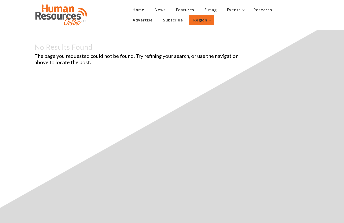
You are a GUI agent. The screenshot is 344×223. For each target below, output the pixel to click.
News (160, 9)
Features (185, 9)
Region (200, 20)
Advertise (143, 20)
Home (138, 9)
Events (234, 9)
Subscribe (173, 20)
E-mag (211, 9)
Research (262, 9)
